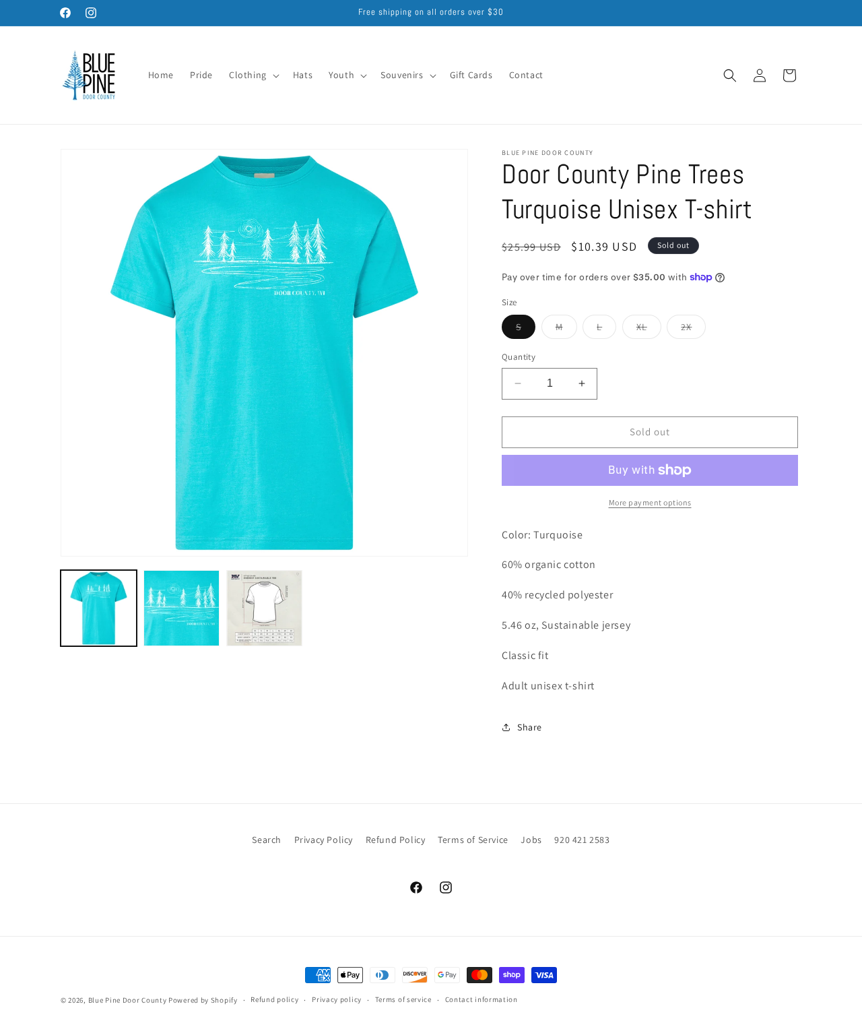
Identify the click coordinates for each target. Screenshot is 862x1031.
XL (648, 329)
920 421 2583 (581, 840)
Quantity (518, 357)
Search (266, 840)
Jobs (531, 840)
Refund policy (274, 999)
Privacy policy (337, 999)
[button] (253, 75)
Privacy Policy (323, 840)
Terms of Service (473, 840)
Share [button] (529, 727)
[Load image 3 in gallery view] (264, 608)
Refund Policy (396, 840)
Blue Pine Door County (127, 1000)
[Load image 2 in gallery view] (181, 608)
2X (693, 329)
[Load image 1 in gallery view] (99, 608)
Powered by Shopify (203, 1000)
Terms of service (403, 999)
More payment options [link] (650, 502)
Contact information (481, 999)
